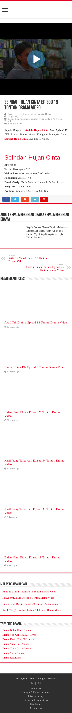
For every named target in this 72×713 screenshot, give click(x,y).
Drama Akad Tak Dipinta (15, 643)
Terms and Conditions (36, 699)
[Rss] (31, 683)
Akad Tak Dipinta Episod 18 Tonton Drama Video (35, 322)
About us (36, 688)
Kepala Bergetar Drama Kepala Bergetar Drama (29, 114)
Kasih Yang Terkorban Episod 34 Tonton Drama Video (31, 610)
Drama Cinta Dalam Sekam (16, 648)
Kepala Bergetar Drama (19, 119)
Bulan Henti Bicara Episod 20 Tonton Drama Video (30, 603)
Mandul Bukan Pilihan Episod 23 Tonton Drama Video (45, 267)
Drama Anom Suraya (13, 653)
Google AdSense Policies (35, 692)
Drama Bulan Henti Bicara (16, 630)
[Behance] (39, 683)
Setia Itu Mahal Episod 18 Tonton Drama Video (27, 258)
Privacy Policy (36, 695)
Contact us (36, 707)
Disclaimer (36, 703)
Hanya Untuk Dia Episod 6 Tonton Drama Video (34, 367)
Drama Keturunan (11, 657)
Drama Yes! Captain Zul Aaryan (19, 634)
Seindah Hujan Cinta (40, 119)
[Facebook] (35, 683)
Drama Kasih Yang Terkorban (18, 639)
